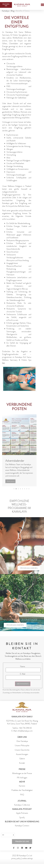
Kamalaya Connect (22, 825)
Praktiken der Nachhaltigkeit (22, 790)
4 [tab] (20, 489)
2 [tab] (16, 489)
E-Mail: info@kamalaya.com (22, 730)
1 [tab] (14, 489)
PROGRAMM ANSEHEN (28, 568)
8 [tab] (29, 489)
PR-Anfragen (22, 777)
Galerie (22, 758)
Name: (22, 666)
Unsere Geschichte (22, 750)
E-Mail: (23, 674)
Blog (12, 10)
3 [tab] (18, 489)
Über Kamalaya (22, 741)
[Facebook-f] (13, 848)
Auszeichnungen (22, 754)
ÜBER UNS (22, 737)
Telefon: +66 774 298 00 (22, 728)
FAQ (22, 794)
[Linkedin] (22, 848)
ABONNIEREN (23, 684)
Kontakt (22, 763)
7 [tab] (27, 489)
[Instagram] (18, 848)
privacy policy (16, 858)
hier (3, 362)
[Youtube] (26, 848)
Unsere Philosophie (22, 745)
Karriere (22, 786)
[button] (38, 5)
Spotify (22, 817)
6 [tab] (25, 489)
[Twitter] (30, 848)
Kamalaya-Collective (22, 804)
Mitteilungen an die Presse (22, 773)
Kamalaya (5, 10)
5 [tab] (22, 489)
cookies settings (27, 858)
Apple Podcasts (22, 813)
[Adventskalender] (19, 434)
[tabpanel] (19, 450)
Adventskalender (14, 461)
